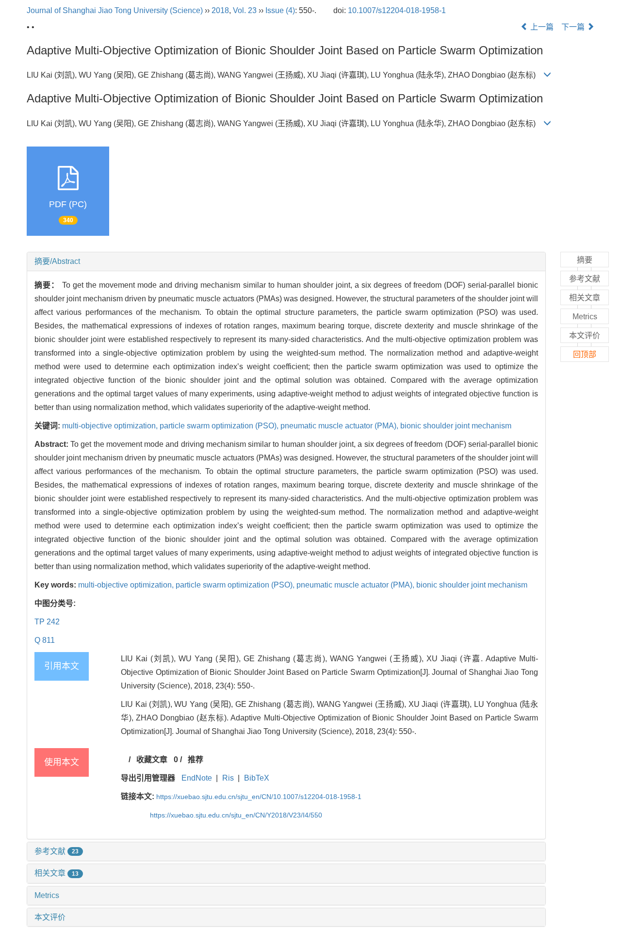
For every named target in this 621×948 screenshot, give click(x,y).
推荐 (195, 759)
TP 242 (47, 622)
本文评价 (49, 917)
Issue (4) (280, 10)
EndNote (196, 778)
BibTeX (256, 778)
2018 (220, 10)
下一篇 (574, 27)
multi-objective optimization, (111, 426)
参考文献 (56, 851)
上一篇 (541, 27)
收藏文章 (151, 759)
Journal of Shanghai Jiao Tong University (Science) (115, 10)
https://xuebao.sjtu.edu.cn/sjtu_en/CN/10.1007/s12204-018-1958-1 (258, 797)
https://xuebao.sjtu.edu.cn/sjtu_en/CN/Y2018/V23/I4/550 (236, 815)
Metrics (46, 895)
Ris (228, 778)
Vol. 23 (245, 10)
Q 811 (44, 640)
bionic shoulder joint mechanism (455, 426)
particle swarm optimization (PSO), (220, 426)
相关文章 (56, 873)
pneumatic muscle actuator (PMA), (340, 426)
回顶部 (584, 354)
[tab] (286, 261)
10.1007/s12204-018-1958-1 (397, 10)
